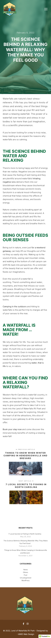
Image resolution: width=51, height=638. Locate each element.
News (25, 570)
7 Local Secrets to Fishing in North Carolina (24, 534)
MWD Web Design (26, 634)
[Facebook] (23, 623)
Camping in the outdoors (15, 306)
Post (25, 575)
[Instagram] (27, 623)
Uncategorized (25, 578)
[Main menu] (45, 9)
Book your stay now (12, 429)
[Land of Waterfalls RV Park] (9, 9)
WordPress (25, 580)
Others (25, 572)
